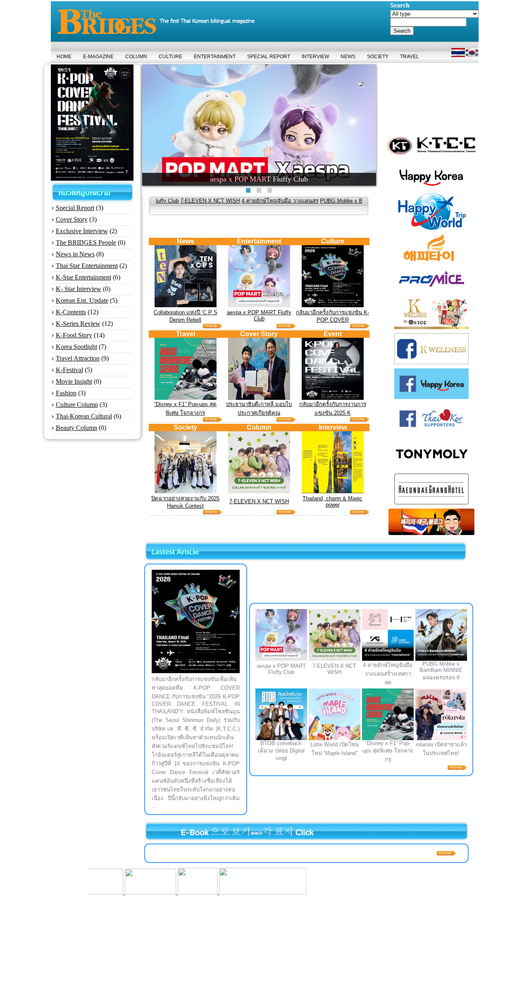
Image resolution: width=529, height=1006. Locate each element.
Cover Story (72, 219)
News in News (75, 254)
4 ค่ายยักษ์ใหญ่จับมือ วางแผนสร (236, 201)
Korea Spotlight (76, 346)
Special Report (75, 207)
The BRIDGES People (86, 242)
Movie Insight (74, 381)
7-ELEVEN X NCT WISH (166, 201)
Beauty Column (76, 427)
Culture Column (77, 404)
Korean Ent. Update (82, 300)
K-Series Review (78, 323)
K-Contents (71, 311)
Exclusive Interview (82, 230)
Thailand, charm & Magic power (332, 501)
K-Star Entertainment (83, 277)
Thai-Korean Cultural (84, 416)
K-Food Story (74, 335)
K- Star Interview (78, 288)
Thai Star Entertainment (87, 265)
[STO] (147, 892)
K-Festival (69, 369)
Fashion (66, 393)
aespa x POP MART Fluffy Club (259, 315)
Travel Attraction (78, 358)
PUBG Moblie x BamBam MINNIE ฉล (321, 201)
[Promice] (211, 892)
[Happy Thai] (100, 892)
